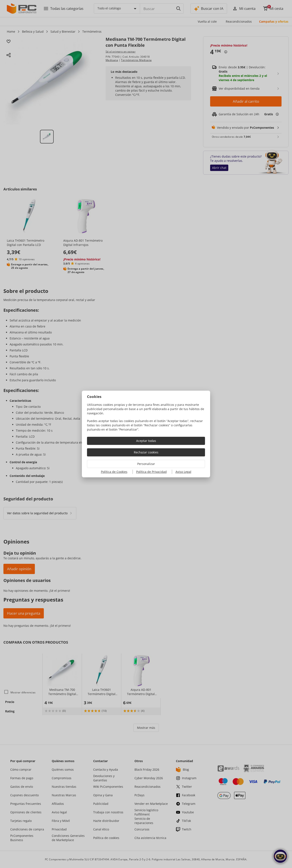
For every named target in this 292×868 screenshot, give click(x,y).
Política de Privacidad (151, 472)
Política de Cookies (114, 472)
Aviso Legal (183, 472)
